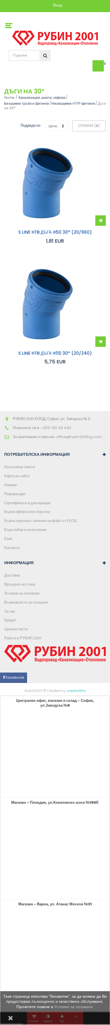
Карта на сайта (16, 476)
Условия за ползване (21, 593)
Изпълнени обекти (19, 467)
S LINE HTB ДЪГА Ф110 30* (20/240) (55, 353)
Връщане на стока (19, 584)
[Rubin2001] (55, 37)
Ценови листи (16, 629)
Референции (14, 494)
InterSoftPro (76, 690)
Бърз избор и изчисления (25, 529)
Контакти (11, 547)
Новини (10, 485)
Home (9, 97)
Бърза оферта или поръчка (27, 511)
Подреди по (30, 125)
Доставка (12, 575)
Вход (57, 5)
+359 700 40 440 (56, 427)
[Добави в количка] (100, 220)
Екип (8, 538)
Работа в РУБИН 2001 (22, 638)
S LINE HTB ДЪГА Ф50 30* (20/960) (55, 232)
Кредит (10, 620)
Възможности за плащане (26, 602)
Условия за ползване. (74, 1006)
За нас (9, 611)
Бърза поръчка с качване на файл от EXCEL (40, 520)
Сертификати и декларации (27, 503)
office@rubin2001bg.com (79, 436)
